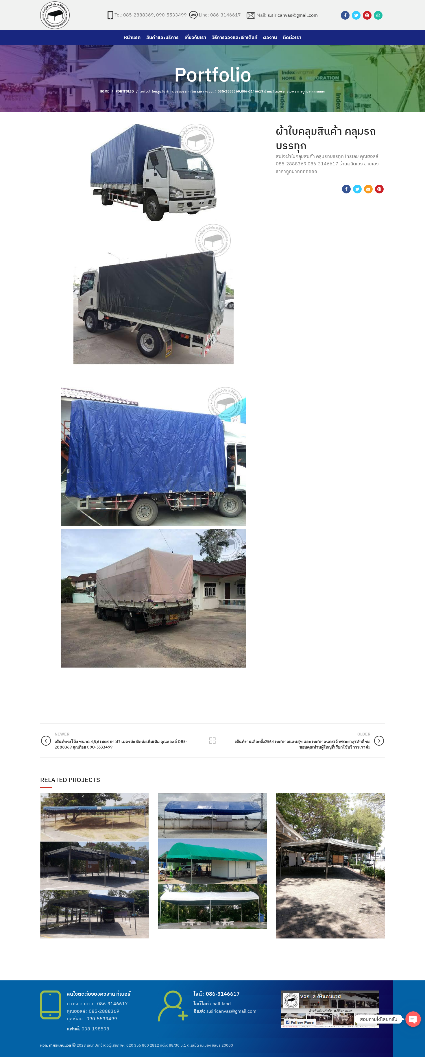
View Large (145, 797)
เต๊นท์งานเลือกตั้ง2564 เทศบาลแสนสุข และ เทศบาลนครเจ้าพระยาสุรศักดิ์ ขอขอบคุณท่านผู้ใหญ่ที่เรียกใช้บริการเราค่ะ (330, 861)
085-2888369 (104, 1011)
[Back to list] (212, 740)
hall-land (221, 1003)
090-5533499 (101, 1018)
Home (104, 91)
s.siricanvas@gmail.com (293, 15)
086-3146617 (112, 1003)
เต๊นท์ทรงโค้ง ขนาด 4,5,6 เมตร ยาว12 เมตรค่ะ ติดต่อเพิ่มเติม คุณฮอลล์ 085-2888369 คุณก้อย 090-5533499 (212, 856)
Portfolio (125, 91)
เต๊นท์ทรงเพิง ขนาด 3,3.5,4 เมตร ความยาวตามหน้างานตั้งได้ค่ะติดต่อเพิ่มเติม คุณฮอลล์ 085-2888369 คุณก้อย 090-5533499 (95, 861)
